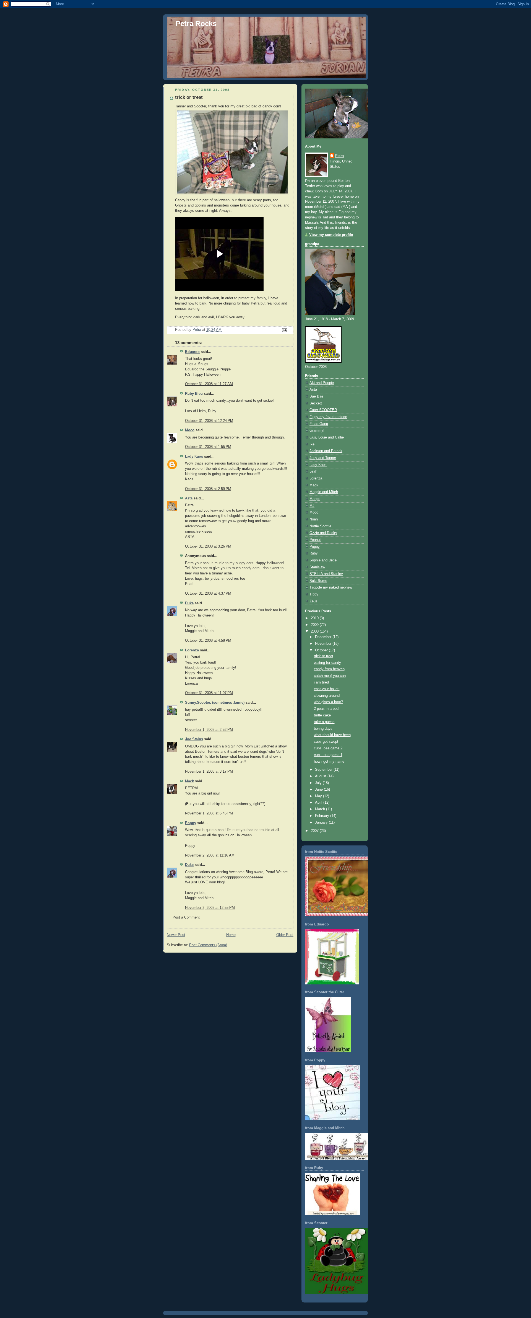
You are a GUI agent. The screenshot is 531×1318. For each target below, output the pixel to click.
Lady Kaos (194, 456)
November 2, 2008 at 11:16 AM (210, 855)
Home (231, 935)
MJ (311, 506)
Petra (339, 156)
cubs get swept (326, 742)
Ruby (313, 553)
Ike (311, 444)
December (323, 637)
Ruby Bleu (194, 394)
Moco (189, 430)
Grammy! (316, 430)
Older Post (284, 935)
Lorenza (192, 650)
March (320, 809)
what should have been (332, 735)
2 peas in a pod (326, 709)
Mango (314, 499)
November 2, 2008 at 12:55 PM (210, 908)
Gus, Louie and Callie (326, 437)
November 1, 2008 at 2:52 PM (209, 730)
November (323, 644)
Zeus (313, 601)
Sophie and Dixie (323, 560)
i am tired (321, 682)
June (319, 789)
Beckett (315, 403)
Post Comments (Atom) (208, 945)
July (319, 783)
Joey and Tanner (322, 458)
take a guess (324, 722)
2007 (315, 831)
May (319, 796)
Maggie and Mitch (323, 492)
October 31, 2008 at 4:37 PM (208, 593)
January (322, 822)
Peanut (315, 540)
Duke (189, 603)
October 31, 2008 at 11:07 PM (209, 693)
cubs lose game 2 (328, 748)
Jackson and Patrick (325, 451)
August (321, 776)
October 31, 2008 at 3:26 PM (208, 546)
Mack (189, 781)
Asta (188, 498)
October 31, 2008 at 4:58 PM (208, 641)
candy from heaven (329, 669)
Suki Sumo (318, 581)
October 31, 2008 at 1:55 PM (208, 447)
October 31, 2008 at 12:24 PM (209, 421)
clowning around (327, 696)
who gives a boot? (328, 702)
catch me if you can (330, 676)
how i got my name (329, 762)
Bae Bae (316, 396)
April (319, 802)
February (322, 816)
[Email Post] (284, 330)
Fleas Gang (318, 424)
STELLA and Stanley (326, 574)
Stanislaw (317, 567)
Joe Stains (194, 739)
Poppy (190, 823)
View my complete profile (331, 235)
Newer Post (176, 935)
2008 (315, 631)
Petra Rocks (196, 23)
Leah (313, 471)
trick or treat (323, 656)
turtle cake (322, 715)
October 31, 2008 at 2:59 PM (208, 489)
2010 (315, 618)
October (322, 650)
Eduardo (192, 352)
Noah (313, 519)
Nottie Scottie (320, 526)
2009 (315, 625)
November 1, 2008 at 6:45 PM (209, 813)
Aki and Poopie (321, 383)
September (324, 770)
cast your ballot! (327, 689)
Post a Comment (186, 917)
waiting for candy (327, 663)
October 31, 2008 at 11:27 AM (209, 384)
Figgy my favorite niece (328, 417)
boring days (323, 729)
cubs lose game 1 (328, 755)
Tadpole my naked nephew (330, 587)
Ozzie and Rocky (323, 533)
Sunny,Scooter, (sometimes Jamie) (214, 703)
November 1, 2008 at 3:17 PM (209, 771)
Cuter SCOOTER (323, 410)
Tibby (313, 594)
